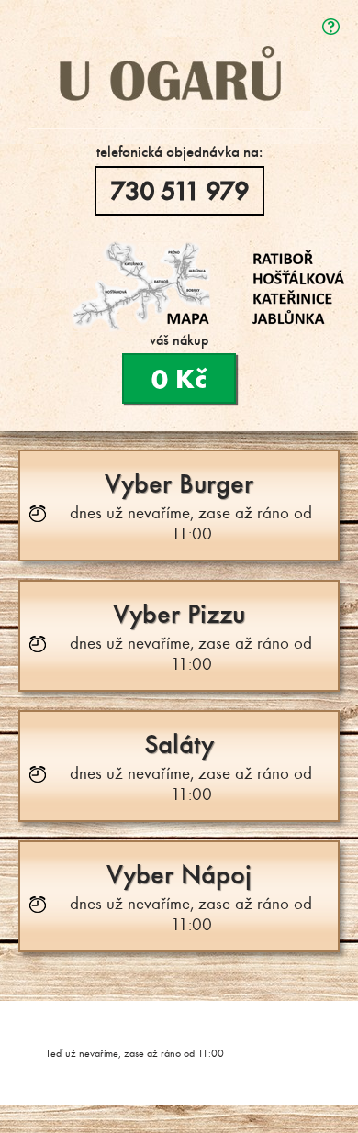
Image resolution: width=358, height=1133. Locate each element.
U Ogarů (179, 43)
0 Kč (179, 378)
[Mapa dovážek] (206, 286)
